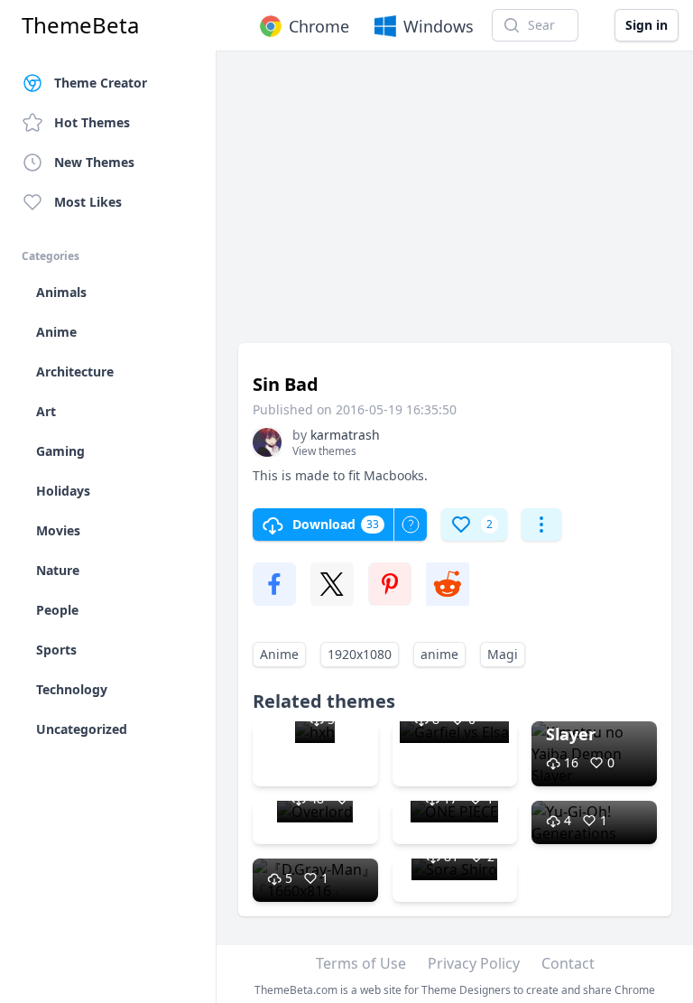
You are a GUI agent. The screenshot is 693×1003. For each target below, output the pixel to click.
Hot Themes (92, 122)
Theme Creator (100, 82)
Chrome (319, 26)
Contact (568, 963)
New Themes (94, 162)
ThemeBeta (80, 25)
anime (439, 654)
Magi (502, 654)
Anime (279, 654)
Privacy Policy (474, 963)
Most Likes (88, 201)
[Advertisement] (454, 205)
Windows (438, 26)
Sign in (646, 24)
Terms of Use (361, 963)
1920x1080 (360, 654)
